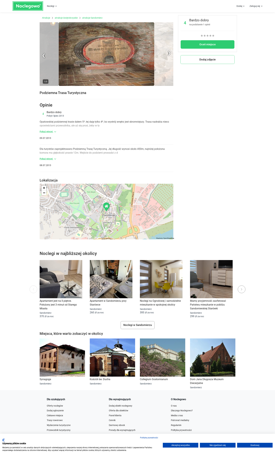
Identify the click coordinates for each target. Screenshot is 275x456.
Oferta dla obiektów (118, 410)
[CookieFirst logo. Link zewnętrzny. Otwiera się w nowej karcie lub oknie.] (3, 440)
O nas (174, 405)
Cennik (112, 420)
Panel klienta (115, 415)
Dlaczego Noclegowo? (182, 410)
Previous (44, 85)
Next (171, 24)
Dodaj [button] (239, 6)
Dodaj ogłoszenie (55, 410)
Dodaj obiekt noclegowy (120, 405)
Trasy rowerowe (55, 420)
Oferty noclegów (55, 405)
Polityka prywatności (149, 438)
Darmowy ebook (117, 425)
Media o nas (177, 415)
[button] (107, 206)
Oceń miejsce (207, 44)
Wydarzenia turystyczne (59, 425)
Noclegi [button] (51, 6)
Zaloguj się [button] (255, 6)
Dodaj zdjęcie (207, 59)
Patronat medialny (180, 420)
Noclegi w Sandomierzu (137, 325)
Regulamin (176, 425)
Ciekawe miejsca (55, 415)
